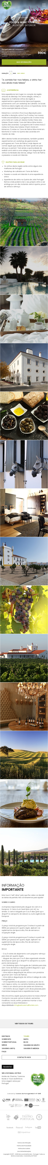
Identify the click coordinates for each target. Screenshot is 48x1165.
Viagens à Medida (31, 1048)
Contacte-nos (24, 1057)
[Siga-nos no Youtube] (37, 1127)
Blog (26, 1042)
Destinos (6, 1036)
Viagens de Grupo (32, 1045)
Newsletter (7, 1067)
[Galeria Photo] (24, 367)
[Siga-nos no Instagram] (28, 1127)
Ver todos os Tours (24, 1023)
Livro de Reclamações (24, 1151)
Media (4, 1045)
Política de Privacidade (24, 1146)
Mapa (26, 1039)
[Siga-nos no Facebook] (10, 1127)
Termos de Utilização (24, 1143)
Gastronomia (23, 18)
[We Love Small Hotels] (7, 5)
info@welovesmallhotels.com (26, 1005)
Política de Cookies (24, 1148)
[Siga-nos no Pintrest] (19, 1127)
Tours (13, 18)
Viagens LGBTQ (8, 1048)
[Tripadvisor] (24, 1132)
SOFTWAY (34, 1156)
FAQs (4, 1051)
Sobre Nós (6, 1039)
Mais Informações (24, 62)
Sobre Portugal (9, 1042)
